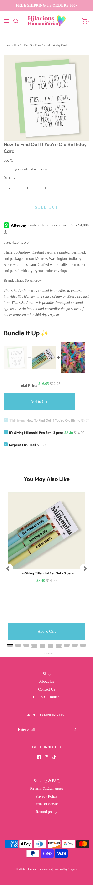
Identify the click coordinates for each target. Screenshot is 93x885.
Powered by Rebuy (46, 653)
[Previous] (8, 568)
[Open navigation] (6, 21)
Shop (47, 674)
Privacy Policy (46, 796)
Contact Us (46, 689)
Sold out (46, 207)
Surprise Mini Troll (22, 445)
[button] (46, 98)
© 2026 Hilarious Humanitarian (34, 869)
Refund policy (46, 812)
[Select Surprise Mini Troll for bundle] (6, 444)
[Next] (84, 568)
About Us (46, 681)
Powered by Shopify (65, 869)
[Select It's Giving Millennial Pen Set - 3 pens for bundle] (6, 432)
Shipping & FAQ (47, 781)
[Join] (75, 729)
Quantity (9, 177)
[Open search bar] (17, 21)
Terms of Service (46, 804)
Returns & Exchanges (46, 788)
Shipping (10, 169)
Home (7, 45)
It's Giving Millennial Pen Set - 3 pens (36, 432)
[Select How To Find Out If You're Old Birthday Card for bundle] (6, 420)
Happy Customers (46, 697)
